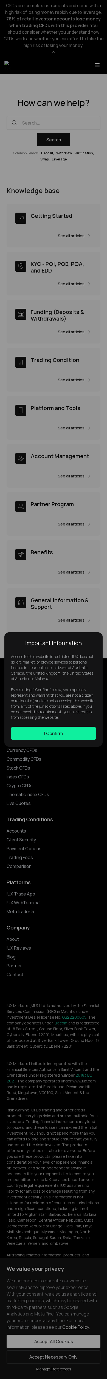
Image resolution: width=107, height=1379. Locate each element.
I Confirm (53, 733)
